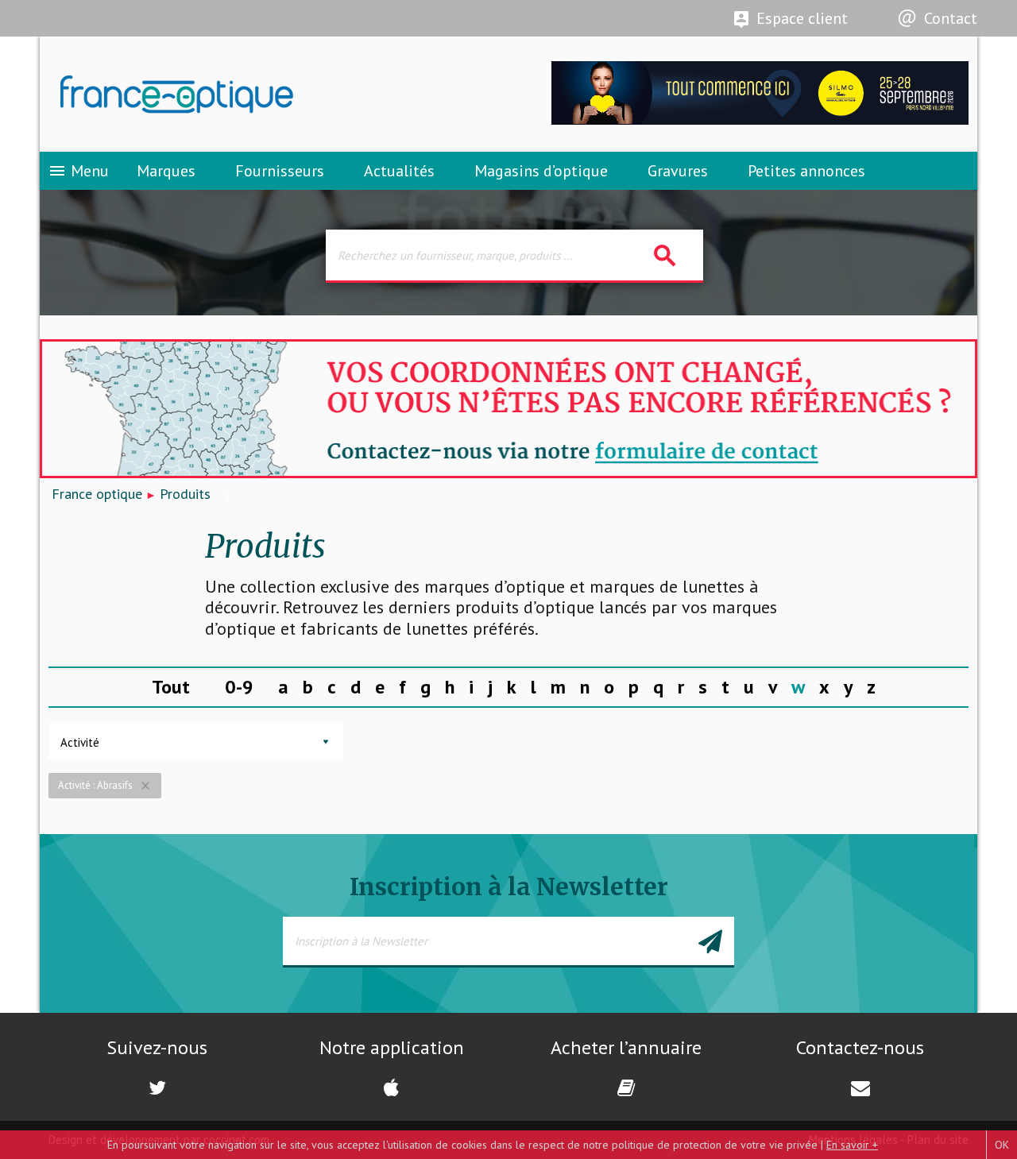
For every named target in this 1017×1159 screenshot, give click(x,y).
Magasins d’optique (541, 170)
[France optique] (274, 94)
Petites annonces (806, 170)
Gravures (678, 170)
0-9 (239, 686)
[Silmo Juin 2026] (760, 120)
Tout (171, 686)
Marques (166, 170)
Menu (78, 170)
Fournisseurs (279, 170)
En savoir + (852, 1145)
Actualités (399, 170)
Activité (79, 742)
